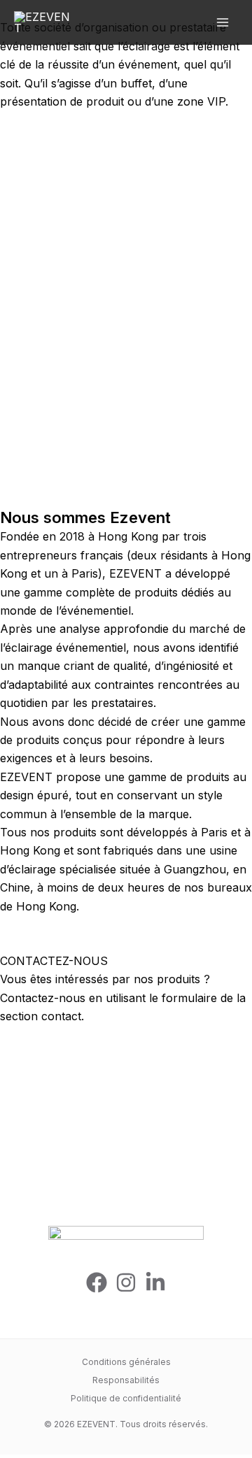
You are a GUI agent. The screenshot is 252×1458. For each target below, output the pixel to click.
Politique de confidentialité (126, 1398)
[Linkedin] (155, 1282)
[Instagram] (125, 1282)
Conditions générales (126, 1362)
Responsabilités (126, 1380)
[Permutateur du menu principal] (222, 22)
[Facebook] (96, 1282)
